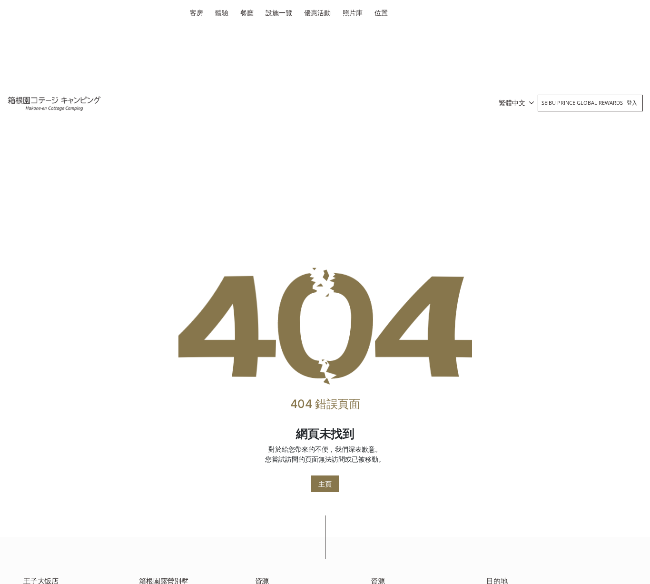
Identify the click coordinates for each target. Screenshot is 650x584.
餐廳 (247, 12)
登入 (632, 102)
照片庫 (353, 12)
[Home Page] (325, 325)
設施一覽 (279, 12)
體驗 (221, 12)
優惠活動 (317, 12)
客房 (196, 12)
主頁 (325, 483)
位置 (381, 12)
